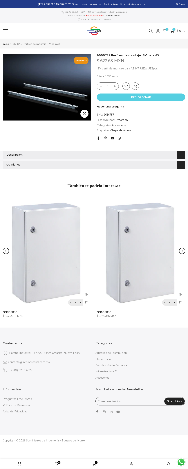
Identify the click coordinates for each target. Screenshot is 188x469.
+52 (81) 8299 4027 (75, 11)
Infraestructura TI (106, 371)
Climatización (104, 359)
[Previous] (6, 251)
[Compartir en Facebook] (98, 138)
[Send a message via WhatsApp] (181, 462)
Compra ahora (112, 15)
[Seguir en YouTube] (118, 411)
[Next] (182, 251)
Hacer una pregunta (110, 106)
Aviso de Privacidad (15, 411)
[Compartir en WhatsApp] (119, 138)
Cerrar (8, 4)
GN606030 (104, 312)
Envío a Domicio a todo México (97, 19)
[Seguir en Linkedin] (111, 411)
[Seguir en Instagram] (104, 411)
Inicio (6, 44)
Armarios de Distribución (111, 353)
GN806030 (10, 312)
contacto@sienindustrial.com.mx (109, 11)
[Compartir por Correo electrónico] (112, 138)
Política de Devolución (17, 405)
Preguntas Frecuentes (17, 399)
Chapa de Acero (120, 130)
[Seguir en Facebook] (97, 411)
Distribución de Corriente (111, 365)
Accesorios (119, 125)
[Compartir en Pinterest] (105, 138)
